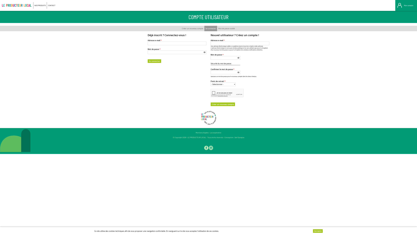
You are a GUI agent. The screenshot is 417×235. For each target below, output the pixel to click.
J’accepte (318, 231)
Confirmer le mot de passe (222, 69)
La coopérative (215, 133)
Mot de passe (154, 49)
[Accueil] (16, 5)
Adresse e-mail (155, 40)
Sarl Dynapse (239, 137)
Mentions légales (202, 133)
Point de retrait (218, 81)
